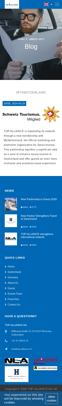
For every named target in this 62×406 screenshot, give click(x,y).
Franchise (13, 299)
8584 (33, 245)
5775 (33, 207)
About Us (13, 282)
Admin (25, 207)
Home (22, 39)
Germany (13, 277)
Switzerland (14, 272)
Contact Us (14, 304)
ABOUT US (35, 39)
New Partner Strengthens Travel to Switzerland (39, 217)
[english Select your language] (48, 4)
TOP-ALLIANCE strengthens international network (37, 235)
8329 (33, 227)
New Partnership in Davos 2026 (39, 199)
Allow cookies (51, 398)
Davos (11, 288)
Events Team (15, 293)
